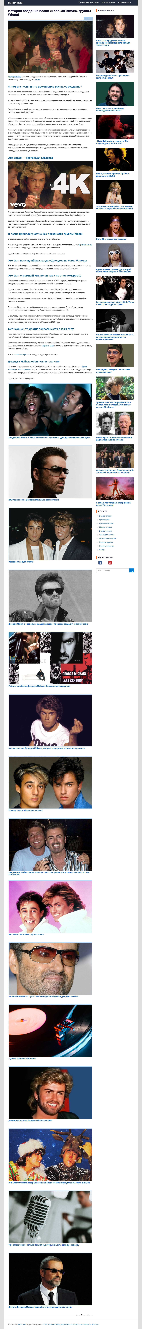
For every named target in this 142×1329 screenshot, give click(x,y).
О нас (45, 1324)
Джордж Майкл (14, 77)
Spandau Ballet (85, 245)
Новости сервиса (106, 546)
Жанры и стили (105, 527)
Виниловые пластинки (89, 2)
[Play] (50, 185)
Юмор (101, 550)
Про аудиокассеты (106, 535)
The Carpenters (24, 370)
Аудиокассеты (124, 2)
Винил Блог (16, 2)
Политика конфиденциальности (59, 1324)
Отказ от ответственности (82, 1324)
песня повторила (21, 355)
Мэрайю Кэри (48, 346)
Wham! (37, 80)
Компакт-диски (108, 2)
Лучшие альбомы (106, 523)
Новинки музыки (106, 542)
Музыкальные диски (107, 538)
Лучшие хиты (104, 520)
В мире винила (105, 531)
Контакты (95, 1324)
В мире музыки (105, 516)
